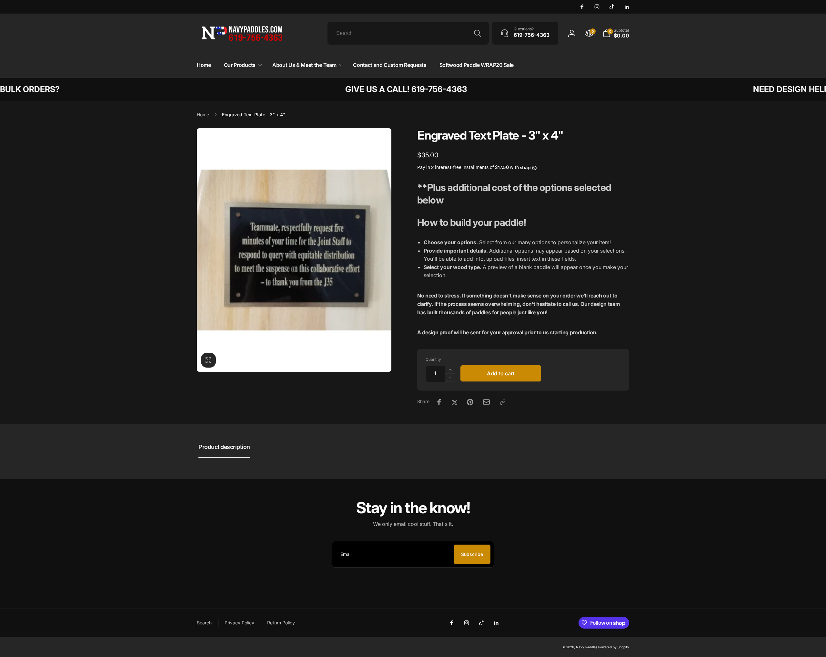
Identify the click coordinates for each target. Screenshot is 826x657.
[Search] (477, 33)
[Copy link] (502, 402)
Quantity (433, 359)
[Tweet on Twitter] (454, 402)
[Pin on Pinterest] (470, 402)
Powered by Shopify (613, 647)
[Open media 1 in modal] (294, 250)
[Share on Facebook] (439, 402)
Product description (224, 446)
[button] (241, 65)
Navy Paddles (586, 647)
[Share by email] (486, 402)
